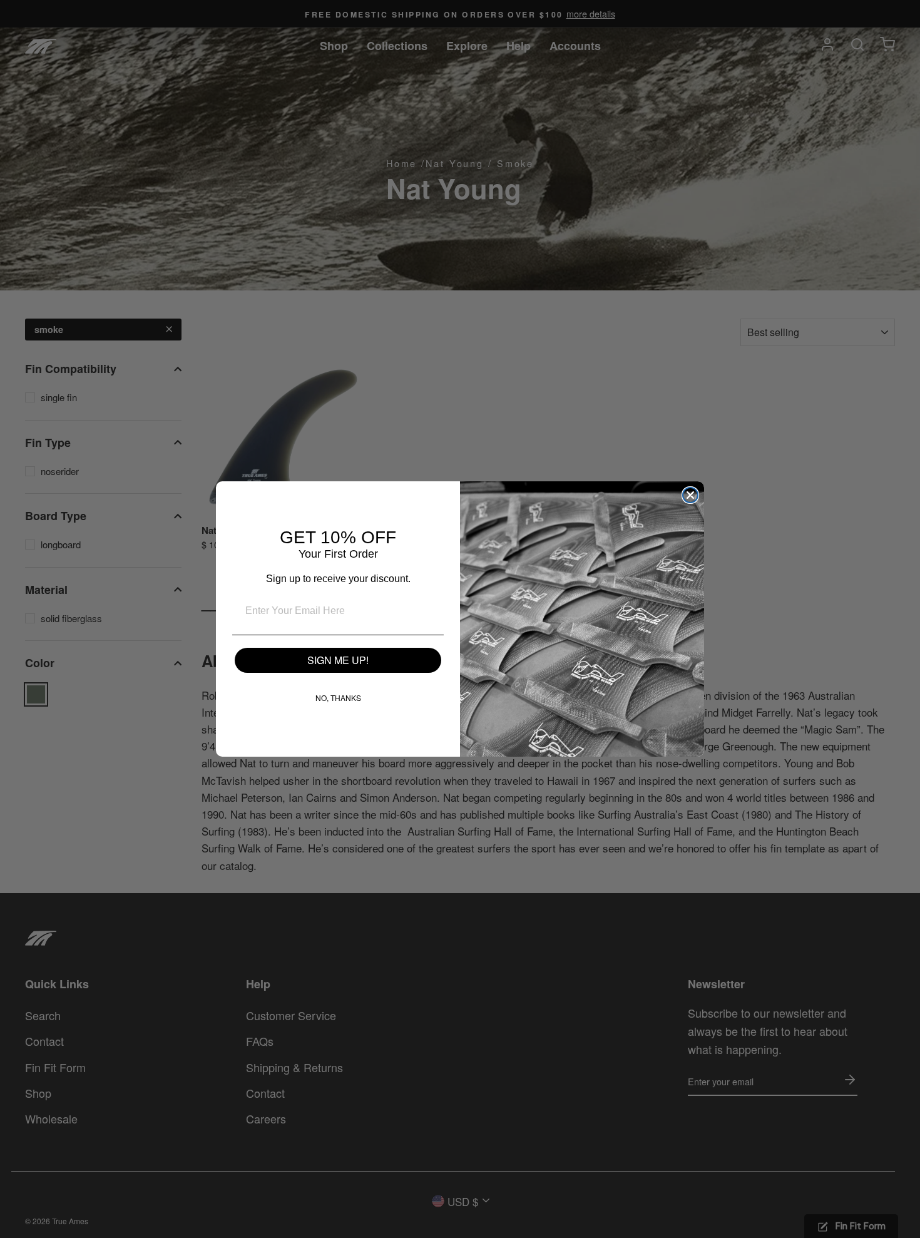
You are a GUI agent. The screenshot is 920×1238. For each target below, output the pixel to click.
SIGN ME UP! (338, 660)
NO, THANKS (338, 697)
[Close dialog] (690, 495)
